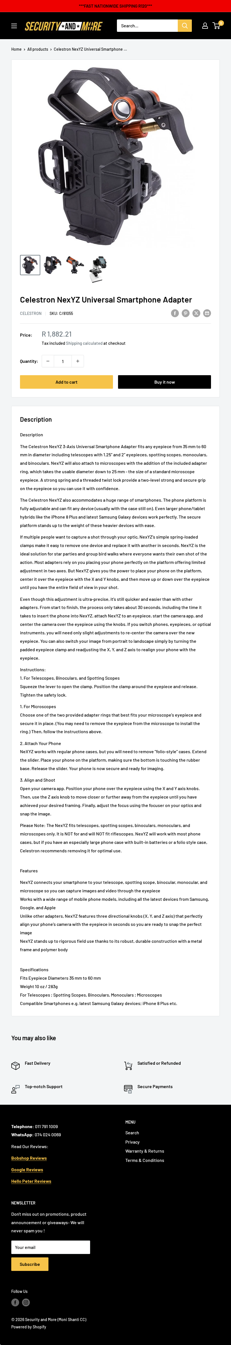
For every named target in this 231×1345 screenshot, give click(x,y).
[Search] (185, 25)
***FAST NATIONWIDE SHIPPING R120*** (115, 5)
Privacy (132, 1141)
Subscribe (30, 1264)
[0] (216, 25)
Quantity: (29, 361)
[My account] (205, 26)
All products (37, 49)
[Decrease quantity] (48, 361)
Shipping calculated (84, 343)
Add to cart (66, 381)
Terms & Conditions (144, 1160)
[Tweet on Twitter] (196, 313)
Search (132, 1132)
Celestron (30, 313)
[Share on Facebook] (175, 313)
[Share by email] (207, 313)
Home (16, 49)
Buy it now (164, 381)
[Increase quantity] (78, 361)
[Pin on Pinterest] (186, 313)
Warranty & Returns (144, 1150)
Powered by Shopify (28, 1326)
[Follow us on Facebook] (15, 1302)
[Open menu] (14, 26)
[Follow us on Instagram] (26, 1302)
